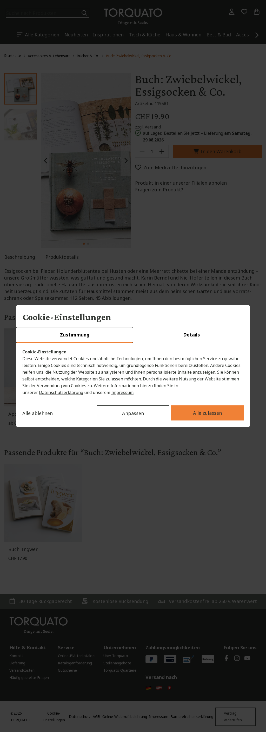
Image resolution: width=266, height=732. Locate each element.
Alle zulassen (207, 413)
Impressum (122, 392)
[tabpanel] (133, 372)
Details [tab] (191, 335)
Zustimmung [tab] (74, 335)
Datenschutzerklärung (61, 392)
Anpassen (133, 413)
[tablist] (133, 335)
